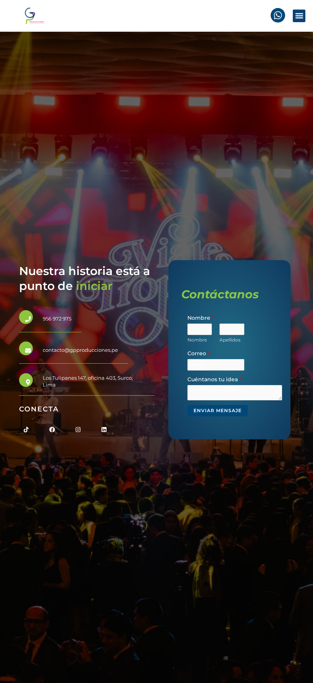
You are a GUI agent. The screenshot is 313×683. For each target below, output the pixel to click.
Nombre (200, 317)
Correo (198, 353)
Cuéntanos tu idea (214, 379)
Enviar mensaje (218, 410)
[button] (299, 16)
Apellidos (229, 340)
